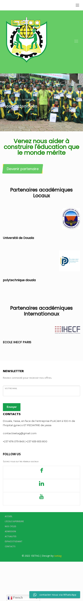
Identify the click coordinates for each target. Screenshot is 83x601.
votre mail (11, 388)
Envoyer (12, 406)
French (17, 597)
